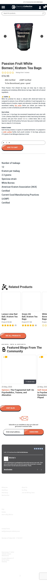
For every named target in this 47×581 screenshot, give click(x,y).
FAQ (3, 509)
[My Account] (40, 7)
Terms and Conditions (9, 569)
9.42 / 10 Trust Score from (16, 452)
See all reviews (8, 469)
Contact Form (6, 528)
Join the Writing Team (28, 492)
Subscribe (34, 432)
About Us (24, 487)
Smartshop (5, 492)
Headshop (5, 490)
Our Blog (24, 490)
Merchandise (5, 495)
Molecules (5, 487)
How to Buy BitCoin (7, 514)
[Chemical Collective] (22, 7)
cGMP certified (7, 132)
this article (18, 105)
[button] (41, 36)
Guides (4, 512)
